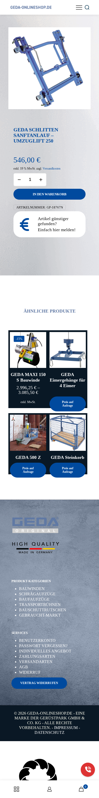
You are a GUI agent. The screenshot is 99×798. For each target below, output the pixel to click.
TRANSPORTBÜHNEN (40, 604)
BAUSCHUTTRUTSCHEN (42, 610)
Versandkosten (51, 168)
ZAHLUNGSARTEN (37, 656)
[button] (49, 778)
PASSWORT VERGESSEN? (43, 646)
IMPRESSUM (66, 727)
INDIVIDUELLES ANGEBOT (45, 651)
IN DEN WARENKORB (50, 194)
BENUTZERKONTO (37, 640)
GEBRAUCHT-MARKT (40, 615)
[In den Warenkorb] (80, 338)
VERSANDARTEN (36, 662)
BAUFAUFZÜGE (34, 599)
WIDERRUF (30, 672)
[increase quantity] (40, 179)
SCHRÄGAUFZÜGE (37, 594)
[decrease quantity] (19, 179)
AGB (23, 667)
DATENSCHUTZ (49, 732)
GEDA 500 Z (28, 457)
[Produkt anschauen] (40, 338)
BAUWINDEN (32, 588)
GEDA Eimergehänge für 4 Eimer (67, 380)
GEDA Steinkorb (67, 457)
